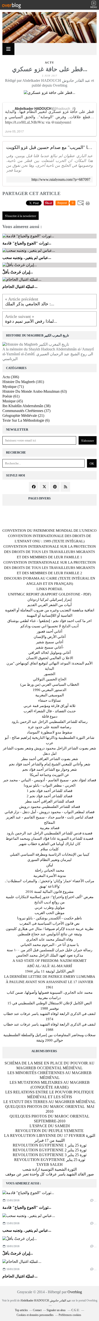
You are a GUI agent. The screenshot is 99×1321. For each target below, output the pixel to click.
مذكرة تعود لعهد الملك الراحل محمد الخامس (49, 955)
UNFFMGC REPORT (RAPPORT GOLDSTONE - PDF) (49, 594)
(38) (26, 406)
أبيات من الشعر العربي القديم (49, 605)
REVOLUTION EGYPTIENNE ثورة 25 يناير (49, 1160)
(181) (23, 382)
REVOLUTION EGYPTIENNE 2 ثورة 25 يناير (50, 1150)
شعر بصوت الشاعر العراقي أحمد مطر (49, 759)
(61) (10, 396)
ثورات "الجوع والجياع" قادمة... (26, 1207)
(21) (23, 415)
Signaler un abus (56, 1310)
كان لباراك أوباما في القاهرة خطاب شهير (49, 844)
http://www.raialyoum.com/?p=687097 (60, 179)
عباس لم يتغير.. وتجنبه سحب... (26, 1230)
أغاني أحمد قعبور (49, 631)
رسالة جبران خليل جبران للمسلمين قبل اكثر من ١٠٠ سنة (49, 950)
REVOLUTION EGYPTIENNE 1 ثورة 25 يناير (50, 1145)
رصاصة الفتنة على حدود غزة (49, 727)
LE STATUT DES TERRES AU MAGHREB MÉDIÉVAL (49, 1102)
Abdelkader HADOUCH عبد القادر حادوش (45, 1300)
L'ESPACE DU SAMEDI (50, 1126)
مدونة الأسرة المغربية (49, 876)
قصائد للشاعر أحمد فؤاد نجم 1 (49, 791)
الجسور (49, 674)
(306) (10, 377)
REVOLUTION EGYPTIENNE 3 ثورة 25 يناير (50, 1155)
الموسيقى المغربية (49, 695)
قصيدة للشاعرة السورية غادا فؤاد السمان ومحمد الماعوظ (49, 838)
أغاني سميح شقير (49, 642)
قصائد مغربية (49, 828)
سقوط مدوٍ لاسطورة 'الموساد (49, 732)
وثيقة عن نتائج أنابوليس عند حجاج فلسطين (50, 934)
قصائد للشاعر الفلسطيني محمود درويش (49, 807)
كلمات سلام (50, 849)
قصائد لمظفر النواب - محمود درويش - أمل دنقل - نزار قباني (49, 812)
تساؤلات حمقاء (49, 700)
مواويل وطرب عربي (50, 907)
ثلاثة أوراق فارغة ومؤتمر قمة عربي (49, 706)
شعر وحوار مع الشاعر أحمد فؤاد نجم (49, 769)
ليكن (49, 865)
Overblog (75, 1292)
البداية (49, 669)
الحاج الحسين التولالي (49, 679)
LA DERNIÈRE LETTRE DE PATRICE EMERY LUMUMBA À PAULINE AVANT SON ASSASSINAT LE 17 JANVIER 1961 (49, 982)
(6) (26, 420)
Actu (49, 62)
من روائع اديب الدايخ (49, 902)
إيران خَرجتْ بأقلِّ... (17, 1253)
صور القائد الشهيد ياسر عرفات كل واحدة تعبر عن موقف (49, 1174)
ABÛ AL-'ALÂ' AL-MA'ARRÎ (49, 966)
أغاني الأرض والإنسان (50, 637)
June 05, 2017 (14, 131)
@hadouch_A (64, 108)
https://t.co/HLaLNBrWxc (25, 122)
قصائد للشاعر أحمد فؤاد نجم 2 (49, 796)
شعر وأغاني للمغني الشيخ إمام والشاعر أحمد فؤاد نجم (49, 764)
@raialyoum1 (61, 122)
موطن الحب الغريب (49, 913)
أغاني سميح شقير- (49, 647)
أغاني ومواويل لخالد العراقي (49, 653)
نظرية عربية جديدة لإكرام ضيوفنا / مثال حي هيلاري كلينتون (49, 929)
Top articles (21, 1310)
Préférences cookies (70, 1315)
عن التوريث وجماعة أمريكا (49, 775)
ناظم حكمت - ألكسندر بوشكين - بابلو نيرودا (49, 918)
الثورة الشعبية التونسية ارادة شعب (49, 1169)
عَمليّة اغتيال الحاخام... (19, 1276)
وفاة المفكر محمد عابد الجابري (49, 939)
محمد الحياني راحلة (49, 870)
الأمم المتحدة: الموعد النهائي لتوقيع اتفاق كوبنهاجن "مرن (49, 663)
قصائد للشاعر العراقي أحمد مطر (49, 801)
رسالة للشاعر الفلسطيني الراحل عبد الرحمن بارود (49, 722)
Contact (37, 1310)
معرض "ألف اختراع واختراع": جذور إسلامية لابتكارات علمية (49, 897)
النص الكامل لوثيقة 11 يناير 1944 (49, 971)
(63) (34, 391)
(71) (13, 386)
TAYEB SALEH (49, 1164)
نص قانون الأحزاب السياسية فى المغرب (49, 923)
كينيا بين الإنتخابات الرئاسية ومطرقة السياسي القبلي (49, 854)
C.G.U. (75, 1310)
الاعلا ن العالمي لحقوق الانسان (49, 658)
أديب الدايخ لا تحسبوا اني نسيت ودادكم (49, 626)
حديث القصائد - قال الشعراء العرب (50, 711)
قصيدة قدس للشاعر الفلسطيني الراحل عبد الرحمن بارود (49, 833)
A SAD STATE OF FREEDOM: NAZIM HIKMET (49, 961)
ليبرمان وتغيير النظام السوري (49, 860)
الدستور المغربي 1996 (49, 690)
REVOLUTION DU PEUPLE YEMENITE (49, 1131)
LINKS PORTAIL (50, 589)
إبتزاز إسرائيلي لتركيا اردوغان (49, 599)
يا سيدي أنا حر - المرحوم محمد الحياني (49, 945)
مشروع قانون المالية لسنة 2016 (49, 892)
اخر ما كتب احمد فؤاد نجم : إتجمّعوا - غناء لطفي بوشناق (49, 621)
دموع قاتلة (49, 716)
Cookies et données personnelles (35, 1315)
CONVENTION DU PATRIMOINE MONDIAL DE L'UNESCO (49, 530)
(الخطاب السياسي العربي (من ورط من (49, 684)
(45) (12, 401)
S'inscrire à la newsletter (20, 216)
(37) (26, 411)
